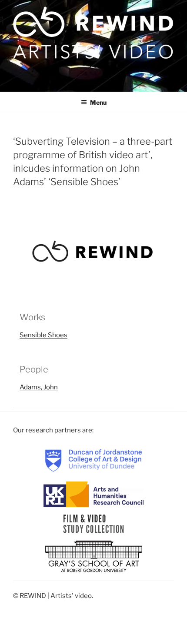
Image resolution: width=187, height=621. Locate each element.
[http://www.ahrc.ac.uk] (93, 494)
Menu (98, 102)
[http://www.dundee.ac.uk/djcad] (93, 460)
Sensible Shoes (43, 335)
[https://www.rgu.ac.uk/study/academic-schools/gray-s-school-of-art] (93, 557)
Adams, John (39, 387)
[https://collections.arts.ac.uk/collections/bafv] (94, 523)
